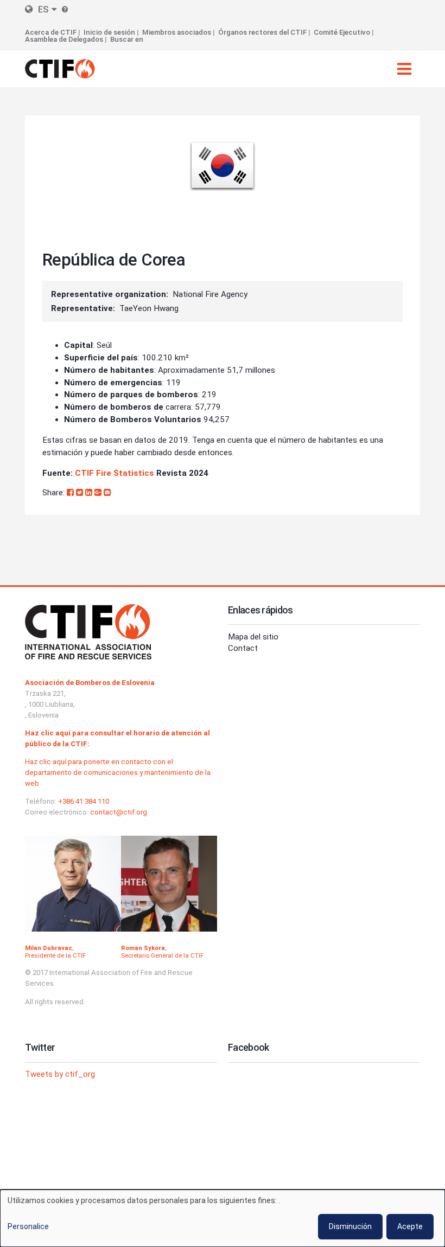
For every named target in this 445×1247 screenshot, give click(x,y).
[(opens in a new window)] (71, 492)
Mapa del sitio (253, 637)
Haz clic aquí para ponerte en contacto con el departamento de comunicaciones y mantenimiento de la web (118, 772)
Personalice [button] (28, 1226)
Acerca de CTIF (51, 32)
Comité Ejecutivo (342, 32)
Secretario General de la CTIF (162, 955)
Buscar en (126, 39)
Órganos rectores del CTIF (262, 32)
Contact (243, 648)
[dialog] (222, 1218)
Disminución (350, 1226)
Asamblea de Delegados (64, 39)
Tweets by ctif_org (60, 1074)
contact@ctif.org (118, 812)
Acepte (410, 1226)
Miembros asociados (176, 32)
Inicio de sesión (109, 32)
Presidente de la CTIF (55, 955)
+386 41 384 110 (83, 801)
